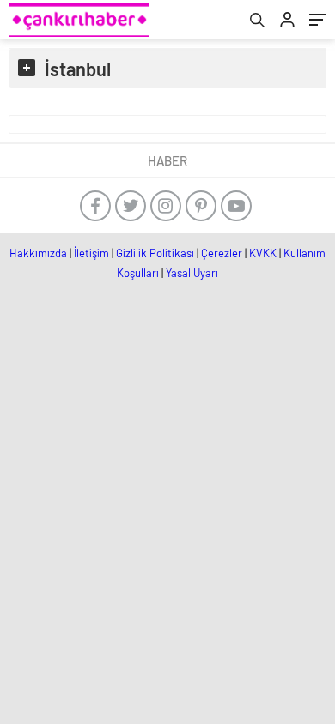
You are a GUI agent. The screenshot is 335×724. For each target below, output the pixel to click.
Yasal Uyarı (192, 273)
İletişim (91, 253)
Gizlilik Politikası (155, 253)
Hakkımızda (38, 253)
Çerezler (221, 253)
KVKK (263, 253)
